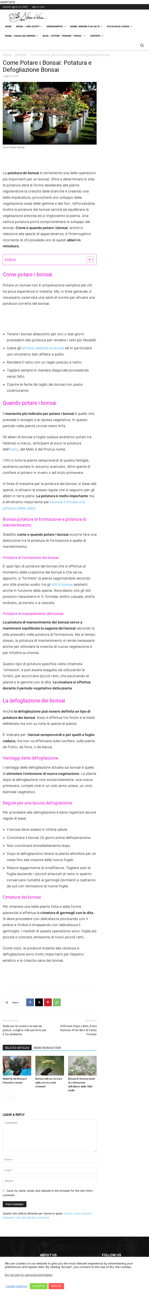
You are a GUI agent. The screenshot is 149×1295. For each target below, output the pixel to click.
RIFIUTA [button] (56, 1286)
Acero (13, 449)
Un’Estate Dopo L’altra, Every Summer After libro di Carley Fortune (78, 1030)
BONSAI (20, 55)
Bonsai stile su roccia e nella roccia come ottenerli (48, 1082)
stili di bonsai (63, 584)
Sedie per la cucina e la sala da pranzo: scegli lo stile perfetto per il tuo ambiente (24, 1030)
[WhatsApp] (57, 1002)
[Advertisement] (49, 160)
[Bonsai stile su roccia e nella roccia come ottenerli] (49, 1066)
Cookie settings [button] (16, 1286)
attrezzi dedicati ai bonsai (42, 348)
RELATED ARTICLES (17, 1047)
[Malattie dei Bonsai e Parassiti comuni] (17, 1066)
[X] (39, 1002)
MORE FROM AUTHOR (47, 1047)
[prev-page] (5, 1098)
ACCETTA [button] (39, 1286)
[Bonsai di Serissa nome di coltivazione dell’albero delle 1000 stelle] (82, 1066)
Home (7, 55)
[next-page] (11, 1098)
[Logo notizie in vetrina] (29, 16)
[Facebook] (30, 1002)
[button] (141, 45)
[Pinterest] (48, 1002)
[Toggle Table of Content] (88, 259)
